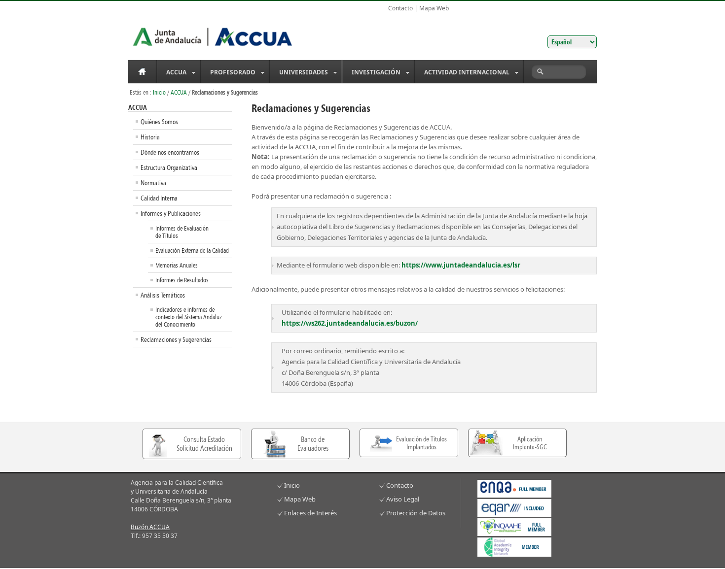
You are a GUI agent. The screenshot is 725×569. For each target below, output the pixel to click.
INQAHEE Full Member (514, 527)
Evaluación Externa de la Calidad (192, 250)
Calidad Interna (159, 198)
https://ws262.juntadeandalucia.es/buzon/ (350, 323)
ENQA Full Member (514, 489)
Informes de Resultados (182, 280)
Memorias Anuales (176, 265)
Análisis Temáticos (163, 295)
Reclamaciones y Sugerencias (176, 339)
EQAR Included (514, 508)
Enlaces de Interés (310, 512)
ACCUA (171, 73)
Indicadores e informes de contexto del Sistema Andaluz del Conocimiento (188, 317)
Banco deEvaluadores (312, 444)
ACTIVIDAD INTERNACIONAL (462, 73)
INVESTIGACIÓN (371, 73)
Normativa (153, 183)
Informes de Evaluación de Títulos (182, 232)
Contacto (400, 8)
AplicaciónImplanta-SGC (530, 443)
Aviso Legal (402, 499)
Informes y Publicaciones (171, 213)
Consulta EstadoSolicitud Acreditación (204, 444)
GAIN (514, 547)
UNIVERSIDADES (299, 73)
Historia (150, 137)
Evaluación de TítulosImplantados (421, 443)
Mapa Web (434, 8)
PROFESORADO (228, 73)
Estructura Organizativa (169, 167)
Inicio (142, 71)
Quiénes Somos (159, 122)
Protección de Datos (415, 512)
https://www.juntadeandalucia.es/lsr (460, 265)
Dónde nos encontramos (170, 152)
